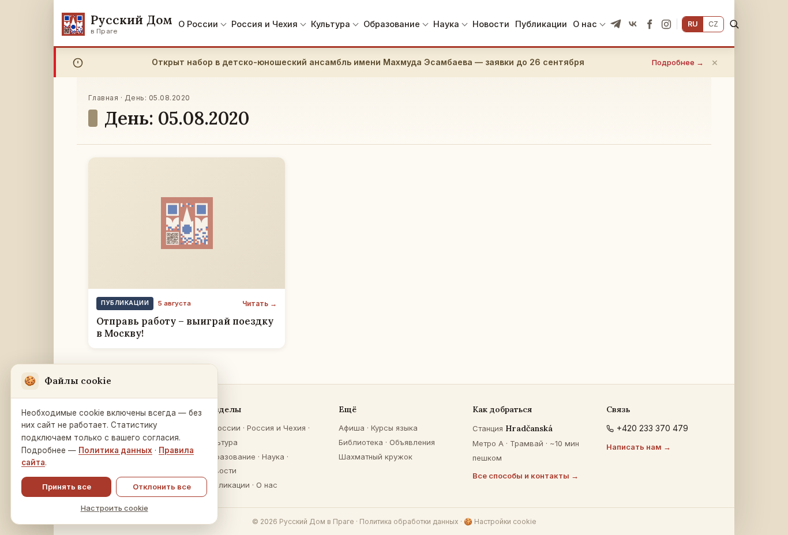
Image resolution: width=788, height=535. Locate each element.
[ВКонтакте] (633, 24)
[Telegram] (616, 24)
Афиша (352, 427)
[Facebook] (649, 24)
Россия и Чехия (264, 24)
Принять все (66, 486)
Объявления (412, 442)
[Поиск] (734, 23)
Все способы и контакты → (525, 475)
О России (198, 24)
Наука (446, 24)
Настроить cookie (114, 508)
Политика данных (115, 450)
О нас (585, 24)
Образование (391, 24)
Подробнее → (678, 62)
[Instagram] (666, 24)
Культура (330, 24)
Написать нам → (638, 446)
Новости (490, 24)
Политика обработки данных (409, 521)
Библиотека (361, 442)
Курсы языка (394, 427)
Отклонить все (162, 486)
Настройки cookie (500, 521)
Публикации (541, 24)
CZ (713, 24)
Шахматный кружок (375, 456)
